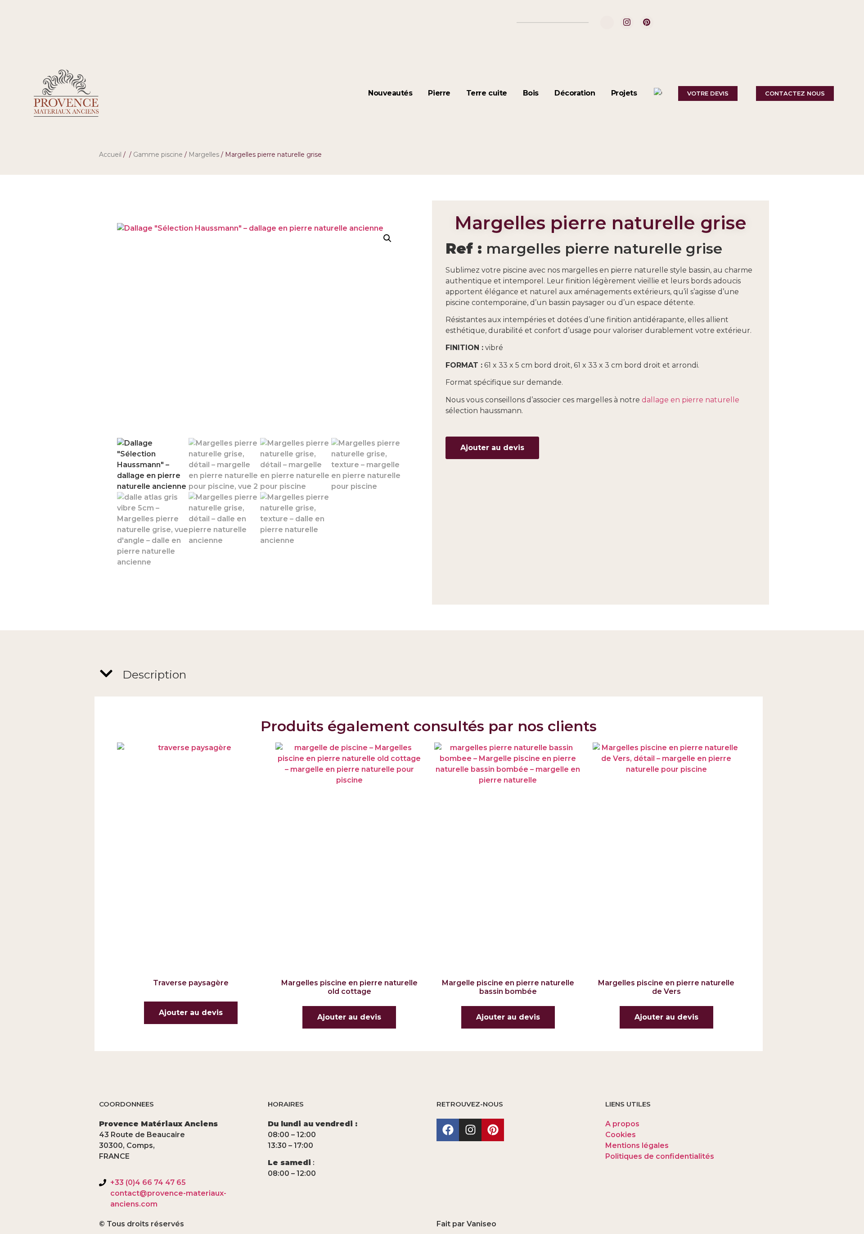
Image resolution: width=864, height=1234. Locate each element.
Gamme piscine (158, 154)
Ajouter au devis (492, 447)
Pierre (439, 93)
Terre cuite (486, 93)
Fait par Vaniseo (466, 1224)
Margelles (204, 154)
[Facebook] (607, 22)
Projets (624, 93)
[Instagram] (627, 22)
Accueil (110, 154)
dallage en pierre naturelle (690, 400)
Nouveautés (390, 93)
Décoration (574, 93)
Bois (531, 93)
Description (154, 674)
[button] (387, 238)
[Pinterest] (646, 22)
